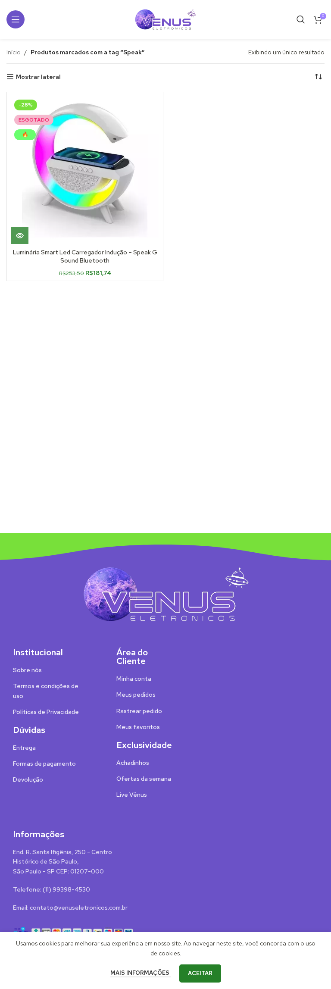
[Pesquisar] (300, 19)
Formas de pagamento (44, 763)
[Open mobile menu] (15, 19)
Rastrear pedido (139, 711)
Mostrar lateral (38, 77)
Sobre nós (27, 670)
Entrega (24, 747)
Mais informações (140, 972)
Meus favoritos (138, 727)
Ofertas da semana (143, 778)
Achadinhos (132, 763)
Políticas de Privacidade (46, 712)
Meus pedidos (136, 694)
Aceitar (200, 973)
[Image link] (165, 593)
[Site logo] (165, 18)
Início (13, 52)
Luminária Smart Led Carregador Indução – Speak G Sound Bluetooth (85, 256)
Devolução (28, 779)
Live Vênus (131, 794)
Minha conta (133, 678)
